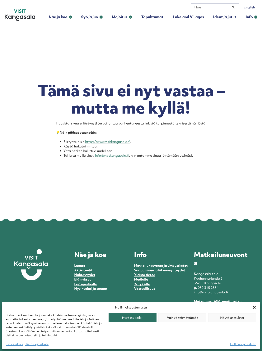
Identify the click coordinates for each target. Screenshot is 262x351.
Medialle (141, 279)
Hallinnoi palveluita (243, 344)
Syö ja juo (89, 16)
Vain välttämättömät (182, 318)
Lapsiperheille (85, 284)
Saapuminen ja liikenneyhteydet (159, 270)
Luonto (79, 265)
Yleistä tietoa (144, 274)
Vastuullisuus (144, 288)
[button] (254, 307)
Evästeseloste (14, 344)
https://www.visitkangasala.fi (107, 141)
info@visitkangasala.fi (112, 155)
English (249, 7)
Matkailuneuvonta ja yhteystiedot (161, 265)
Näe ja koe (58, 16)
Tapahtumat (152, 16)
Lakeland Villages (188, 16)
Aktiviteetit (83, 270)
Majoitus (119, 16)
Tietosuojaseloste (37, 344)
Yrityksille (142, 284)
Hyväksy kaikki (132, 318)
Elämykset (82, 279)
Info (249, 16)
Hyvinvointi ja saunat (90, 288)
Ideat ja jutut (224, 16)
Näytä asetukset (232, 318)
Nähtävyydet (84, 274)
